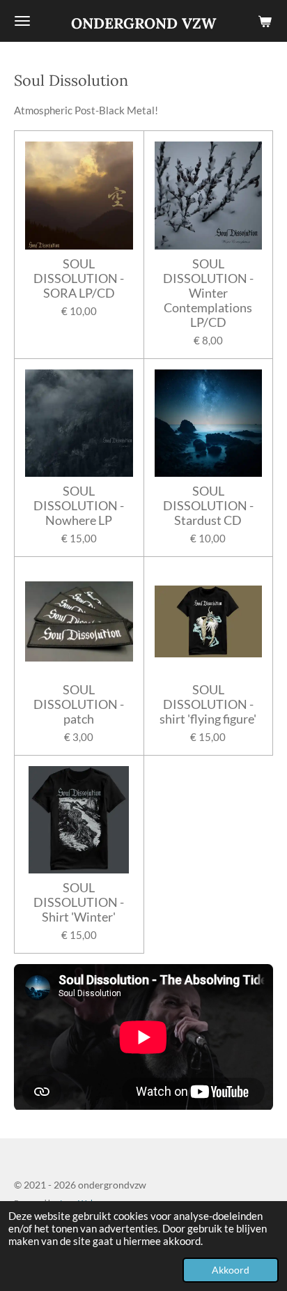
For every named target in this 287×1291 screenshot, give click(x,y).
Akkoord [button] (230, 1270)
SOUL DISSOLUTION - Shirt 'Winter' (78, 902)
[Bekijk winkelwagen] (264, 21)
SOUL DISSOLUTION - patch (78, 704)
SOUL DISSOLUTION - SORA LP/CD (78, 278)
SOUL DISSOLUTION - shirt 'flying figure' (208, 704)
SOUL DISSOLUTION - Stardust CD (208, 506)
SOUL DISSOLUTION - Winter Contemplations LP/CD (208, 293)
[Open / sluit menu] (22, 21)
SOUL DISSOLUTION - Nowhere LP (78, 506)
